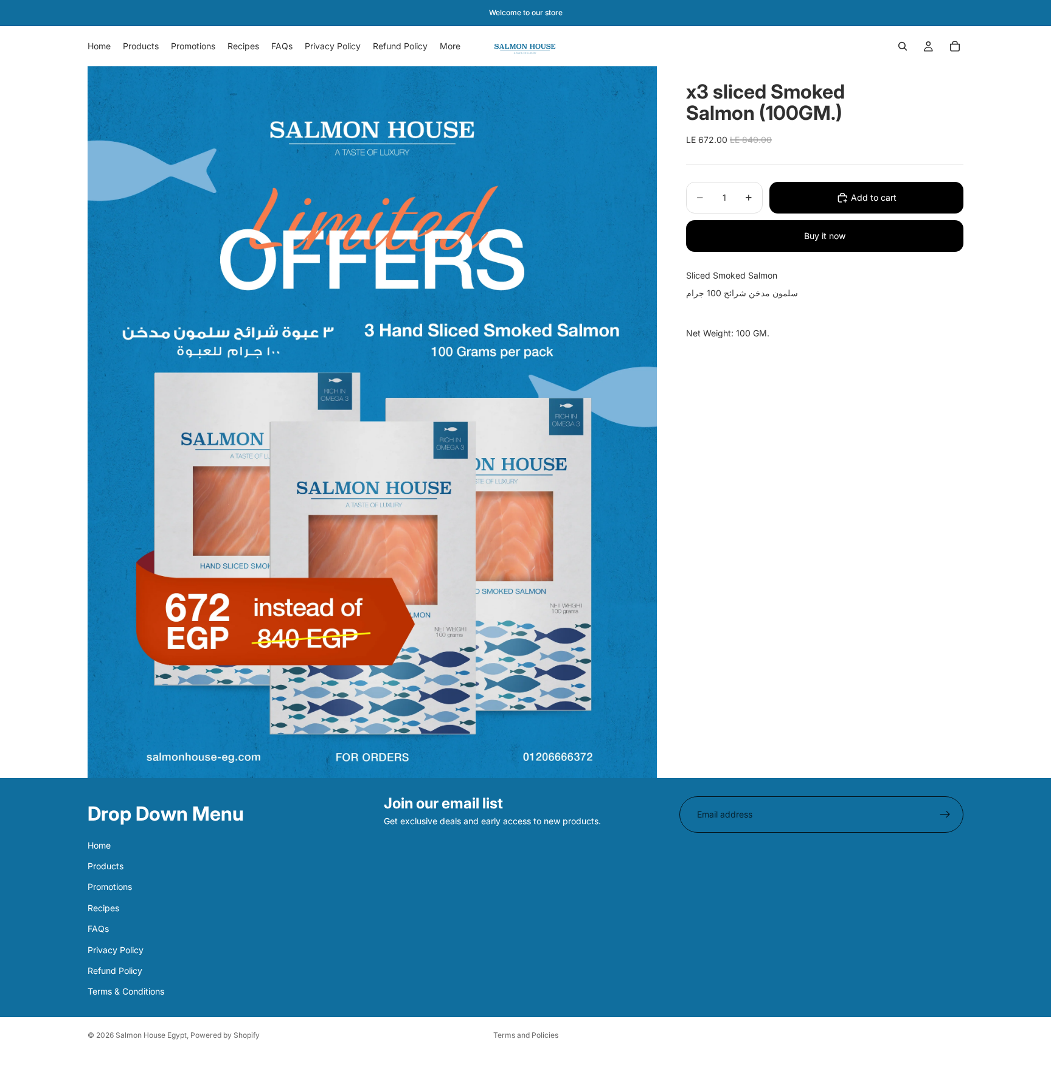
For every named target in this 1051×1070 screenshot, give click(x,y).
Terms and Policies (525, 1035)
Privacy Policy (116, 950)
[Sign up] (945, 814)
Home (99, 845)
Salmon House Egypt (151, 1035)
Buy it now (824, 236)
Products (105, 866)
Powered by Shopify (225, 1035)
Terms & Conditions (126, 991)
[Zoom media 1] (372, 422)
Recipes (103, 908)
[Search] (902, 46)
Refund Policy (115, 970)
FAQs (98, 928)
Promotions (110, 887)
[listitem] (450, 46)
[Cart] (955, 46)
